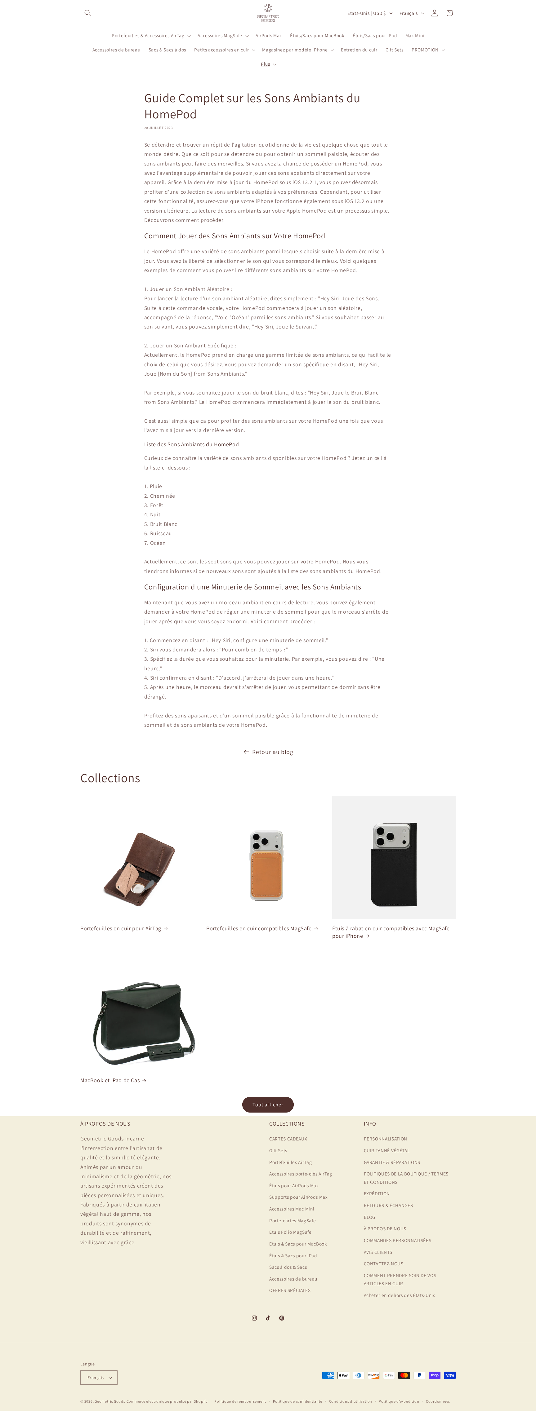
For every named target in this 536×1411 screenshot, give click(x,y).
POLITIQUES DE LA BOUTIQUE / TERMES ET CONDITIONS (406, 1178)
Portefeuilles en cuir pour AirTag (120, 928)
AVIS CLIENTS (378, 1252)
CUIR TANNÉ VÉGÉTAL (387, 1150)
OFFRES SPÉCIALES (290, 1290)
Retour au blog (272, 752)
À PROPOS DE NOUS (385, 1228)
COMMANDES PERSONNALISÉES (397, 1240)
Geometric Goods (110, 1401)
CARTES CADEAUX (288, 1139)
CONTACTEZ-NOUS (384, 1263)
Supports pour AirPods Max (298, 1197)
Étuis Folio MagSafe (290, 1232)
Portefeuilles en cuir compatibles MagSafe (259, 928)
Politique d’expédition (399, 1401)
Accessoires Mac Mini (291, 1209)
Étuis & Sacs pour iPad (293, 1255)
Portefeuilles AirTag (290, 1162)
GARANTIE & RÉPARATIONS (392, 1162)
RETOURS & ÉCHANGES (388, 1205)
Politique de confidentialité (298, 1401)
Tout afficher (268, 1104)
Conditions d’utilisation (350, 1401)
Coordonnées (438, 1401)
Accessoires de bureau (293, 1279)
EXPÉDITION (377, 1194)
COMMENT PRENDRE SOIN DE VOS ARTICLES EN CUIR (400, 1279)
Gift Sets (278, 1150)
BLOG (370, 1217)
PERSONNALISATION (386, 1139)
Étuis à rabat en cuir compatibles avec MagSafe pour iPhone (391, 932)
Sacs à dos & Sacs (288, 1267)
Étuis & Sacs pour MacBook (298, 1244)
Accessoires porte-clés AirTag (300, 1174)
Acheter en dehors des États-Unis (399, 1295)
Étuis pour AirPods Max (294, 1185)
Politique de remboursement (240, 1401)
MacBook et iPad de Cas (110, 1080)
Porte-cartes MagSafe (292, 1220)
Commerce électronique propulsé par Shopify (167, 1401)
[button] (87, 13)
